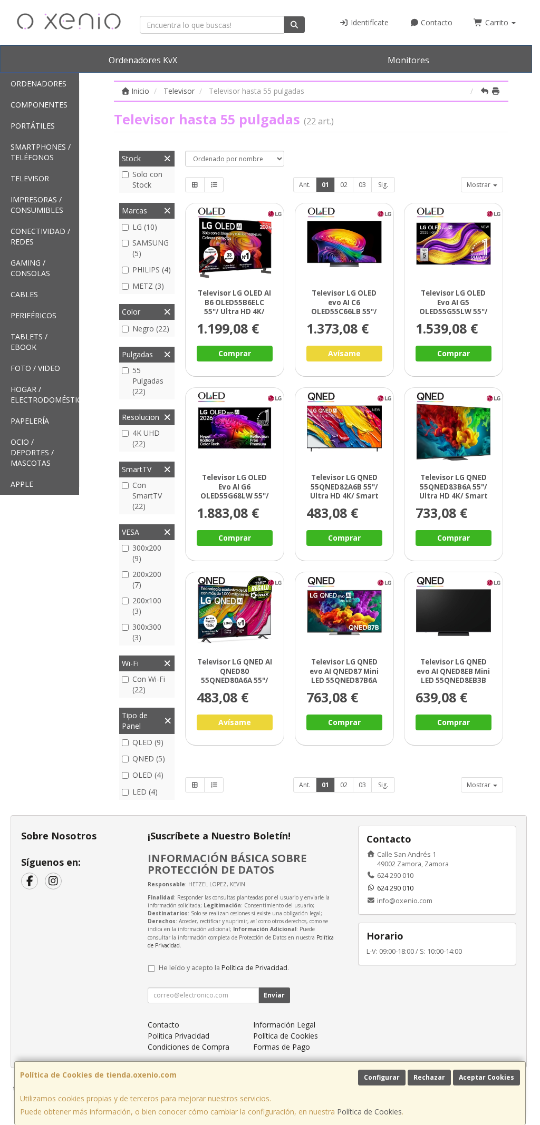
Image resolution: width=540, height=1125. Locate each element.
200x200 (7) (146, 579)
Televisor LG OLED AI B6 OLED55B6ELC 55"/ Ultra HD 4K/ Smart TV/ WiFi (234, 306)
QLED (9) (147, 742)
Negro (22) (150, 329)
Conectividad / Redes (40, 236)
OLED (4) (147, 775)
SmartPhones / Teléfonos (41, 152)
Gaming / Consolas (30, 268)
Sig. (383, 184)
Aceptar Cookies (486, 1077)
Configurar (382, 1077)
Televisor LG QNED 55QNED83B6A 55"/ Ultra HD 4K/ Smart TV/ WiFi (453, 491)
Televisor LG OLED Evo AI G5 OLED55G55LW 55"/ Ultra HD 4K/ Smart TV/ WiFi (453, 311)
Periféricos (33, 315)
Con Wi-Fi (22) (148, 684)
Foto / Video (35, 368)
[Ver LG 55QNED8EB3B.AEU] (453, 612)
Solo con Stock (147, 179)
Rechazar (429, 1077)
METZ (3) (148, 286)
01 (325, 184)
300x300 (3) (146, 632)
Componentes (39, 105)
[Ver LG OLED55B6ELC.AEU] (234, 244)
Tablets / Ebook (29, 341)
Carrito (496, 22)
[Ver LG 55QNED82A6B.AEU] (344, 428)
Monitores (408, 60)
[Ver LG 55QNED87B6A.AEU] (344, 612)
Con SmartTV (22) (147, 495)
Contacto (435, 22)
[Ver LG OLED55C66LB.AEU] (344, 244)
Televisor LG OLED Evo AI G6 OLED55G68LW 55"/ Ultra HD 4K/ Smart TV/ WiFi (234, 496)
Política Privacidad (178, 1036)
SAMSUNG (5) (150, 248)
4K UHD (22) (146, 438)
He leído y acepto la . (224, 967)
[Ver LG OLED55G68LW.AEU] (234, 428)
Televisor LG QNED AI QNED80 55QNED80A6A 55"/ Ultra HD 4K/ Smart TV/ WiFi (234, 680)
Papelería (30, 421)
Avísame (344, 353)
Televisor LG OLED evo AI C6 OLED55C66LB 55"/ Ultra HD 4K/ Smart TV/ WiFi (344, 311)
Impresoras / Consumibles (37, 204)
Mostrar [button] (479, 184)
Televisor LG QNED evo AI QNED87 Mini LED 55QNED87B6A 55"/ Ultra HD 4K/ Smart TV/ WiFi (344, 680)
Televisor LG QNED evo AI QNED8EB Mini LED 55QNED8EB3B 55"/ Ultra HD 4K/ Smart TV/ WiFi (453, 680)
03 (362, 184)
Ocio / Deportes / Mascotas (32, 452)
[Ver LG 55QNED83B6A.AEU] (453, 428)
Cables (24, 294)
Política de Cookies (369, 1112)
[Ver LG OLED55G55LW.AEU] (453, 244)
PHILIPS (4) (151, 270)
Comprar (234, 353)
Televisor (30, 178)
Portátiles (33, 126)
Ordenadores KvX (143, 60)
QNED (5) (148, 759)
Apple (22, 484)
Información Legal (284, 1025)
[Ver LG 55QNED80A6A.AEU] (234, 612)
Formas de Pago (281, 1047)
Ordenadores (38, 84)
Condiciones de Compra (188, 1047)
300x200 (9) (146, 553)
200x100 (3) (146, 605)
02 (344, 184)
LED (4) (145, 792)
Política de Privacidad (254, 967)
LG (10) (144, 227)
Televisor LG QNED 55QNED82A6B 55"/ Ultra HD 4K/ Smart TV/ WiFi (344, 491)
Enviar (274, 995)
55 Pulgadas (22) (147, 380)
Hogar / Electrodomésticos (45, 394)
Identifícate (369, 22)
